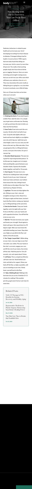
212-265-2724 (9, 431)
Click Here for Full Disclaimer (20, 465)
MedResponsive (21, 479)
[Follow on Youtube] (17, 422)
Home (13, 8)
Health (13, 25)
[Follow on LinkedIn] (15, 422)
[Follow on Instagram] (12, 422)
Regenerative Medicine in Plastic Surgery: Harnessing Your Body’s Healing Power (15, 308)
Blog (28, 482)
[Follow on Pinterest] (9, 422)
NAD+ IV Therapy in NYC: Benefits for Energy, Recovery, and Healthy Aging (16, 297)
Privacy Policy (11, 482)
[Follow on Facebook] (3, 422)
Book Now (10, 434)
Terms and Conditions (21, 482)
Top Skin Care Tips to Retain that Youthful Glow (16, 317)
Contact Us (7, 440)
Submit (25, 396)
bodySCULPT (12, 23)
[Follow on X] (6, 422)
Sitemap (5, 482)
